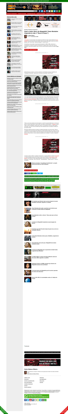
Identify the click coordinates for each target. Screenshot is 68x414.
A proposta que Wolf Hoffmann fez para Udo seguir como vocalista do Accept (14, 81)
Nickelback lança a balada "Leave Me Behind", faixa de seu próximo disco (14, 105)
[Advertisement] (32, 113)
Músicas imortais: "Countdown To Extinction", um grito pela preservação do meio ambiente (44, 164)
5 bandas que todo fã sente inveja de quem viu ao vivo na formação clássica (45, 229)
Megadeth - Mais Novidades (31, 49)
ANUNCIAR (26, 379)
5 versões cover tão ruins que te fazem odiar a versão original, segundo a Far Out (16, 42)
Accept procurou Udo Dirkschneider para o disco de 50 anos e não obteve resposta (16, 45)
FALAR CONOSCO (27, 387)
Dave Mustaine (35, 29)
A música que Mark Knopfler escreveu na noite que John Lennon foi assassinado (14, 102)
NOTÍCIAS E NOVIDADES (12, 13)
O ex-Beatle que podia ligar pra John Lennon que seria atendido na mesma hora (16, 53)
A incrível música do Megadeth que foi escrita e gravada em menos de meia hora (45, 271)
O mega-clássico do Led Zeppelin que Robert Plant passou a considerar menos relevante (14, 83)
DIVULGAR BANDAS (28, 382)
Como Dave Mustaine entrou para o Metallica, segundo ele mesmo (45, 236)
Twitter (32, 180)
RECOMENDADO (43, 379)
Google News (44, 180)
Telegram (50, 178)
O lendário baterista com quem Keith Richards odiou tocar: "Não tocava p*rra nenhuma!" (16, 49)
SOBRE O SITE (27, 377)
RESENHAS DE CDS (31, 13)
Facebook (56, 178)
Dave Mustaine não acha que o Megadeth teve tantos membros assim (44, 243)
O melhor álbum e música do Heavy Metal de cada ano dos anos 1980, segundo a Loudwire (44, 257)
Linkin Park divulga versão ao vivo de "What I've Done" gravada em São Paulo (14, 109)
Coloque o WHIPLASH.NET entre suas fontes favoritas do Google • (47, 176)
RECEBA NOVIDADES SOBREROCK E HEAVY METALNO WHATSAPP (3, 410)
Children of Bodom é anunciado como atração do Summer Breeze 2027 (16, 31)
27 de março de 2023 (34, 36)
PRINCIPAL (42, 377)
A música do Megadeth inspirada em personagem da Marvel (44, 222)
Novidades (26, 29)
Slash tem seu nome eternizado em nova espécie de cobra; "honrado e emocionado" (16, 60)
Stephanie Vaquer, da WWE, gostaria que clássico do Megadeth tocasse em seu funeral (44, 264)
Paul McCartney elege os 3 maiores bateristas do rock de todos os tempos (16, 38)
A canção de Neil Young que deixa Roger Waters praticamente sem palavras (13, 88)
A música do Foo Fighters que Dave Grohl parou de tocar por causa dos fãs (13, 92)
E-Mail (49, 180)
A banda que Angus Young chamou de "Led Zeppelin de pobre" (15, 57)
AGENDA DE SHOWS (22, 13)
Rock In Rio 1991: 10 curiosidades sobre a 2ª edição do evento (44, 278)
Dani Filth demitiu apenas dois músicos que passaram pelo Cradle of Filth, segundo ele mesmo (14, 97)
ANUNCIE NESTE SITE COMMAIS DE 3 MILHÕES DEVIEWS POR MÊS (64, 410)
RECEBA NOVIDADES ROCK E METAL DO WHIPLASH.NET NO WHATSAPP (34, 0)
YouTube (38, 180)
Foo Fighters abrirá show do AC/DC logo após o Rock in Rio (16, 34)
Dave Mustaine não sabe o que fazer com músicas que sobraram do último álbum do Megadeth (44, 209)
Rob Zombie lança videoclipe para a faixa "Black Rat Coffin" (16, 67)
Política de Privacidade (36, 392)
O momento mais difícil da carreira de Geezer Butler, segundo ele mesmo (14, 85)
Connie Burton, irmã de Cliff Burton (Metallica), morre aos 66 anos (16, 64)
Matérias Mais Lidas (12, 16)
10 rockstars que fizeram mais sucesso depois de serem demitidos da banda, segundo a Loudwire (45, 202)
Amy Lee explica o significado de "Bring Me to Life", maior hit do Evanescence (14, 90)
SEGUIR (25, 385)
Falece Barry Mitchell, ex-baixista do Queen (16, 19)
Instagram (27, 180)
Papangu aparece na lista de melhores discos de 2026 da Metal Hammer (14, 111)
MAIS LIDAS (42, 380)
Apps (53, 180)
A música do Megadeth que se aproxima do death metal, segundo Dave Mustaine (45, 250)
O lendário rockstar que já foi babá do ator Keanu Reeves (15, 71)
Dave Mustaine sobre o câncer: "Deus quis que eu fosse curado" (45, 216)
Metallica (25, 101)
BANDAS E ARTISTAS (50, 13)
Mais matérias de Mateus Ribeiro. (33, 373)
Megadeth (30, 29)
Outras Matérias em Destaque (14, 76)
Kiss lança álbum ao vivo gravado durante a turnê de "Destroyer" (16, 23)
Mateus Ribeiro (31, 35)
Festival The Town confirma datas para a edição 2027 (16, 27)
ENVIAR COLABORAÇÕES (29, 380)
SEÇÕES (41, 13)
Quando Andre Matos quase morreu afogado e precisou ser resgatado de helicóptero (14, 100)
